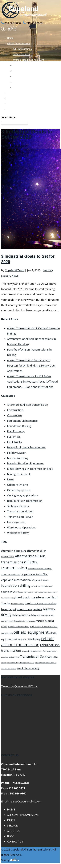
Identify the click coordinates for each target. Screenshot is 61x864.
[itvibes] (14, 860)
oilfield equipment (31, 632)
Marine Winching (22, 76)
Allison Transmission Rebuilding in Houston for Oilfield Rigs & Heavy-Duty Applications (31, 365)
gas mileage (35, 586)
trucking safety (12, 663)
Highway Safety (20, 615)
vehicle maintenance (26, 663)
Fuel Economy (16, 431)
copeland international (16, 580)
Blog (10, 836)
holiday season (36, 615)
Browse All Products (23, 87)
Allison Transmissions (18, 43)
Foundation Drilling (23, 65)
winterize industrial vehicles (45, 663)
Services (11, 98)
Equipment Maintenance (22, 420)
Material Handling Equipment (28, 60)
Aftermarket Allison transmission (27, 404)
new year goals (7, 633)
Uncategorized (16, 522)
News (15, 275)
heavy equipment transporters (21, 609)
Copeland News (40, 580)
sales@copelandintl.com (26, 801)
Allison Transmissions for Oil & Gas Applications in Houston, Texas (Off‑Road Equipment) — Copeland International (32, 381)
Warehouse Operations (21, 527)
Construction (15, 410)
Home (10, 38)
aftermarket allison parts (13, 550)
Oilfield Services (21, 54)
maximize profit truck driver (18, 627)
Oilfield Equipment (18, 490)
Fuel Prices (14, 436)
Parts (10, 93)
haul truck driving (8, 598)
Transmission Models (20, 511)
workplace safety (28, 668)
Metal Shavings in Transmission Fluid (30, 468)
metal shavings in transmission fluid (43, 627)
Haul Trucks (14, 442)
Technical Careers (18, 506)
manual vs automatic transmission (22, 621)
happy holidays (47, 586)
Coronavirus (14, 415)
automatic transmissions (10, 575)
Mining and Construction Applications (32, 71)
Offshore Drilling (17, 484)
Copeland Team (14, 270)
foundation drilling (16, 585)
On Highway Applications (22, 495)
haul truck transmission (40, 603)
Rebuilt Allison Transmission (24, 501)
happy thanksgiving (25, 592)
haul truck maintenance (32, 597)
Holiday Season (16, 452)
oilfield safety (33, 639)
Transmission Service (35, 656)
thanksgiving (27, 651)
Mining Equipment (18, 474)
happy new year (9, 591)
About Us (12, 104)
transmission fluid (39, 651)
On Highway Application (25, 82)
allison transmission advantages (40, 569)
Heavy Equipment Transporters (26, 447)
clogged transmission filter (34, 574)
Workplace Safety (18, 533)
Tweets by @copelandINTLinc (19, 686)
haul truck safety (17, 604)
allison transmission (19, 565)
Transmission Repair (20, 517)
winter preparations (8, 669)
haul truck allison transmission (45, 592)
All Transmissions (22, 49)
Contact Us (13, 109)
